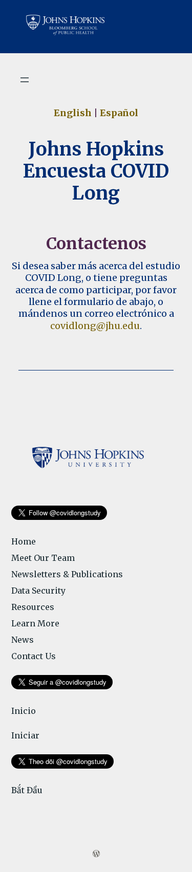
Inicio (23, 711)
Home (23, 541)
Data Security (38, 590)
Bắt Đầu (26, 790)
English (73, 113)
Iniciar (25, 735)
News (22, 640)
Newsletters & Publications (67, 574)
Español (119, 113)
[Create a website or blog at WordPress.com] (96, 854)
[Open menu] (24, 80)
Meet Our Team (43, 558)
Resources (32, 607)
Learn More (35, 623)
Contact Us (33, 656)
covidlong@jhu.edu (95, 326)
